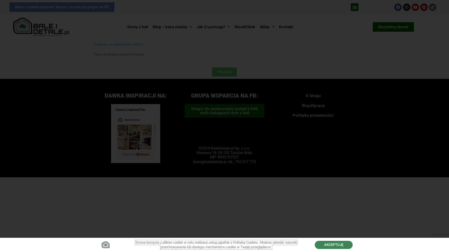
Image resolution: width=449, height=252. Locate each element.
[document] (224, 126)
